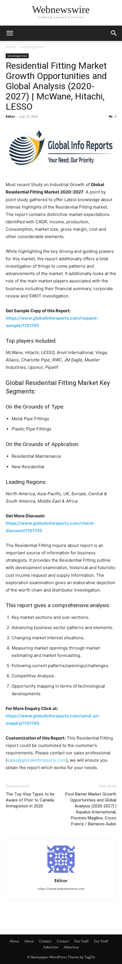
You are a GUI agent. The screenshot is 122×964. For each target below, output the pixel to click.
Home (10, 46)
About (14, 941)
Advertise (50, 947)
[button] (10, 33)
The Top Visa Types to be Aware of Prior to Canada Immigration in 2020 (30, 800)
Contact (45, 941)
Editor (10, 116)
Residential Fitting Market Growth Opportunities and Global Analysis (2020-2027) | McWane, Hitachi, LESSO (56, 86)
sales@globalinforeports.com (36, 760)
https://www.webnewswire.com (61, 889)
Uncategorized (32, 46)
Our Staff (81, 941)
